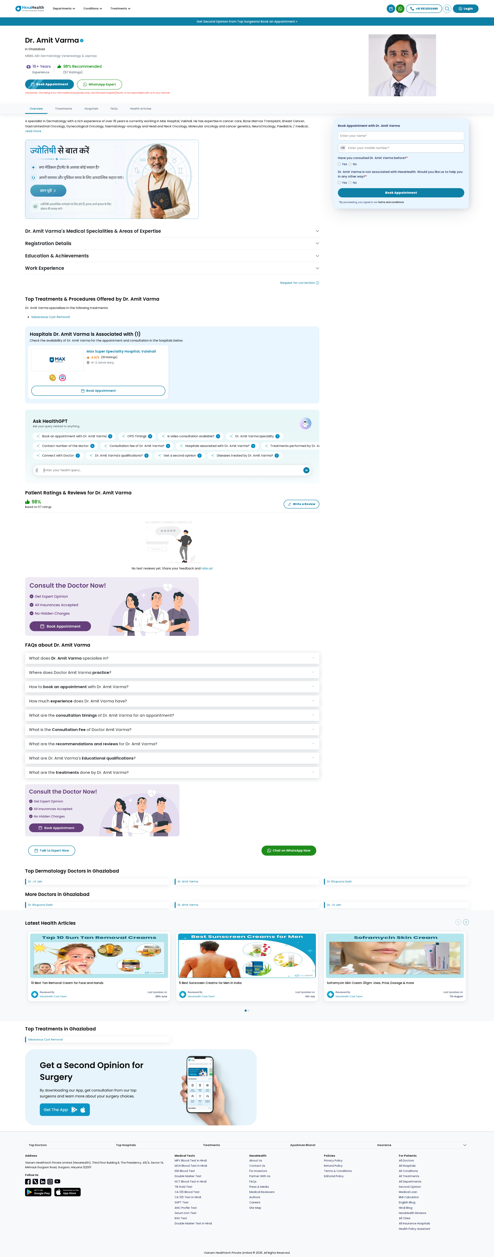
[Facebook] (28, 1181)
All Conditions (408, 1171)
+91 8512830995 (427, 9)
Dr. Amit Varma (188, 881)
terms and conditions (391, 202)
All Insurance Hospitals (414, 1223)
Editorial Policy (334, 1176)
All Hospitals (407, 1166)
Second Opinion (410, 1187)
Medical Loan (408, 1192)
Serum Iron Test (185, 1213)
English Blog (407, 1202)
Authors (254, 1197)
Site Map (255, 1208)
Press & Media (259, 1187)
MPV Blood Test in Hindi (191, 1160)
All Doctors (406, 1160)
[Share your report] (37, 470)
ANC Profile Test (186, 1208)
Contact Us (257, 1166)
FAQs (114, 109)
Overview (36, 109)
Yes (344, 164)
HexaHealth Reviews (412, 1213)
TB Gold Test (183, 1187)
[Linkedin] (43, 1181)
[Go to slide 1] (245, 1010)
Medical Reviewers (262, 1192)
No (355, 164)
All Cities (404, 1218)
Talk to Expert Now (54, 850)
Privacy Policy (333, 1160)
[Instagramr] (50, 1181)
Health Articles (140, 109)
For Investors (258, 1171)
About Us (255, 1160)
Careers (254, 1202)
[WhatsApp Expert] (400, 8)
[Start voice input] (306, 470)
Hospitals (91, 109)
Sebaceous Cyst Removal (50, 317)
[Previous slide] (458, 922)
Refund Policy (333, 1166)
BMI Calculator (409, 1197)
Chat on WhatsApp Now (291, 850)
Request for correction (297, 283)
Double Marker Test (188, 1176)
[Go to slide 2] (248, 1011)
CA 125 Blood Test (187, 1192)
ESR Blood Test (185, 1171)
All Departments (410, 1181)
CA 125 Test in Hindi (188, 1197)
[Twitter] (35, 1181)
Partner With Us (259, 1176)
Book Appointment (101, 390)
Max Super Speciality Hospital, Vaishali (121, 351)
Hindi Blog (405, 1208)
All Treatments (409, 1176)
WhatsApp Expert (102, 84)
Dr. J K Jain (35, 881)
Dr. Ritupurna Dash (339, 881)
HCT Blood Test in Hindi (190, 1181)
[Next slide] (466, 922)
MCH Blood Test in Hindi (191, 1166)
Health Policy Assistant (414, 1229)
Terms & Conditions (338, 1171)
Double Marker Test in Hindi (193, 1223)
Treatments (63, 109)
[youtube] (57, 1181)
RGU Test (181, 1218)
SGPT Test (182, 1202)
